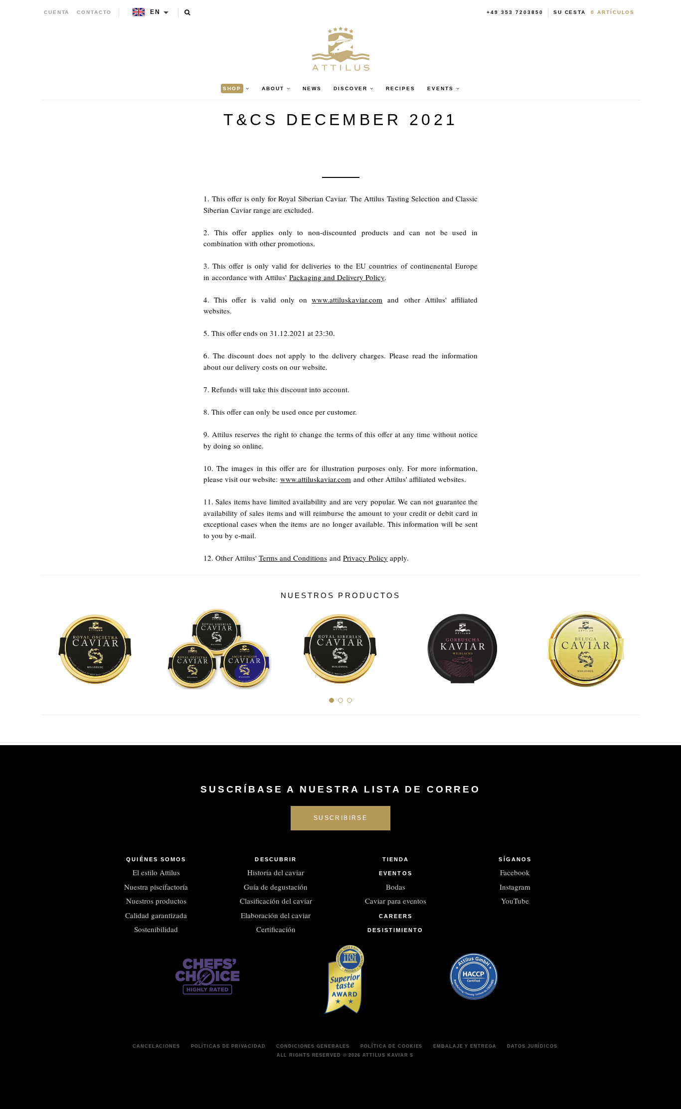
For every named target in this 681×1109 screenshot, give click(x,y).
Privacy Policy (365, 558)
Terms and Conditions (293, 558)
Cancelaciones (156, 1046)
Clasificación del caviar (276, 901)
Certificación (276, 929)
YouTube (515, 901)
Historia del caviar (275, 872)
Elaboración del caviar (276, 915)
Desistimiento (395, 930)
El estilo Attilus (156, 872)
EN (155, 11)
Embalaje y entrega (464, 1046)
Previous (52, 645)
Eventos (395, 873)
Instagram (515, 887)
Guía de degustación (276, 887)
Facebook (515, 872)
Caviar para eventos (395, 901)
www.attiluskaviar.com (347, 300)
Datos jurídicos (532, 1046)
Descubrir (276, 859)
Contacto (94, 12)
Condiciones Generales (312, 1046)
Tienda (395, 859)
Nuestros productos (156, 901)
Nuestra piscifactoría (156, 887)
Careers (396, 916)
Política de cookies (391, 1046)
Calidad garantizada (156, 915)
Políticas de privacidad (228, 1046)
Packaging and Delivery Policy (336, 277)
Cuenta (57, 12)
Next (628, 645)
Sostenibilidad (156, 929)
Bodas (395, 887)
